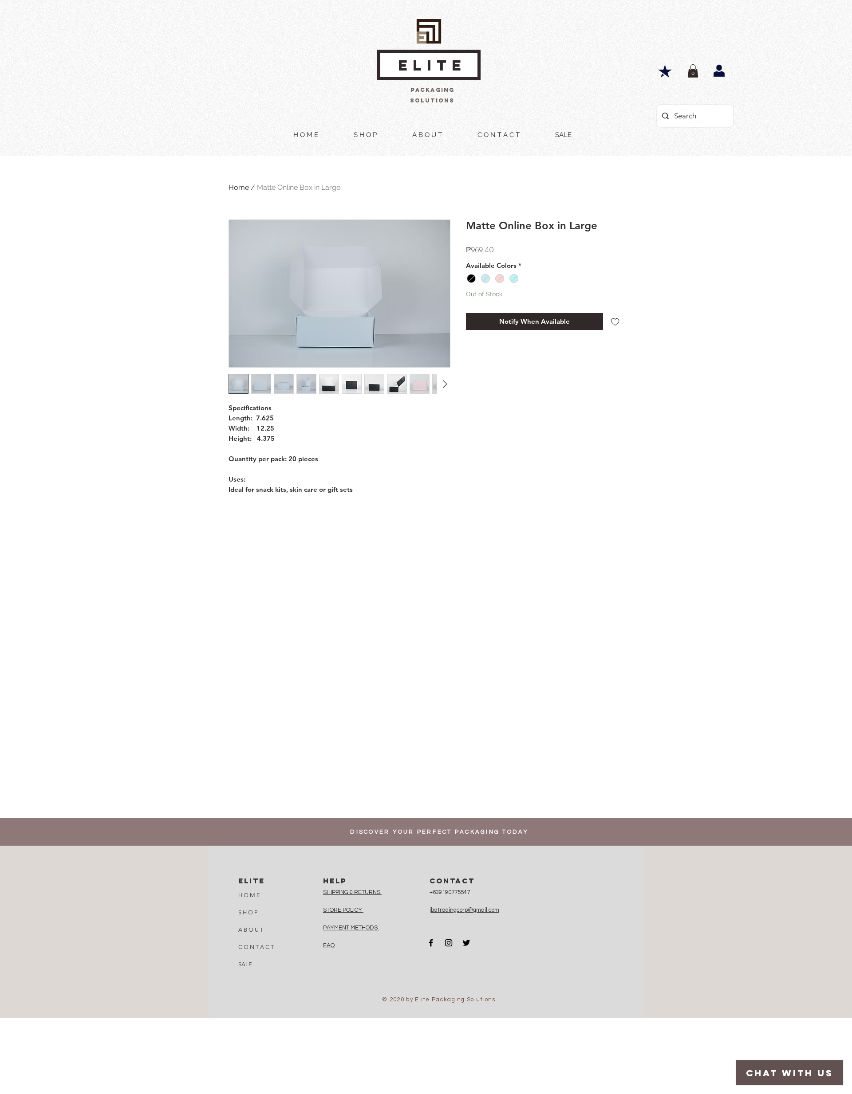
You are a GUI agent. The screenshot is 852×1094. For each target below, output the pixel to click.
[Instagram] (449, 943)
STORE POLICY (343, 910)
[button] (692, 71)
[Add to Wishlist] (615, 321)
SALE (245, 964)
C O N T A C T (256, 947)
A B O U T (250, 929)
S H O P (247, 912)
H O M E (249, 895)
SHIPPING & (338, 892)
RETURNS (368, 892)
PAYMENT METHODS (351, 928)
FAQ (329, 945)
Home (239, 187)
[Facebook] (431, 943)
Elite (432, 65)
